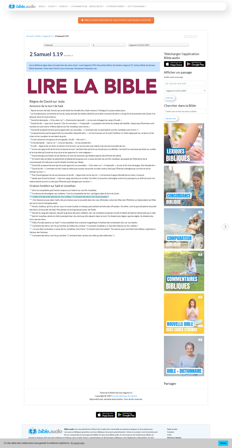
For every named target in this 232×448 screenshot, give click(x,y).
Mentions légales (174, 437)
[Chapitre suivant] (225, 226)
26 (30, 228)
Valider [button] (223, 443)
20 (30, 199)
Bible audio (69, 429)
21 (30, 206)
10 (30, 149)
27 (30, 235)
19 (30, 196)
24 (30, 222)
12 (30, 158)
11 (30, 155)
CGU (169, 435)
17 (30, 190)
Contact (170, 432)
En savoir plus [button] (77, 443)
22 (30, 212)
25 (30, 225)
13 (30, 165)
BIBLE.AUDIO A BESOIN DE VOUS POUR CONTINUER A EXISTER (117, 20)
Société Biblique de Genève (124, 396)
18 (30, 193)
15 (30, 174)
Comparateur (79, 6)
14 (30, 168)
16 (30, 178)
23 (30, 215)
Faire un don (172, 429)
